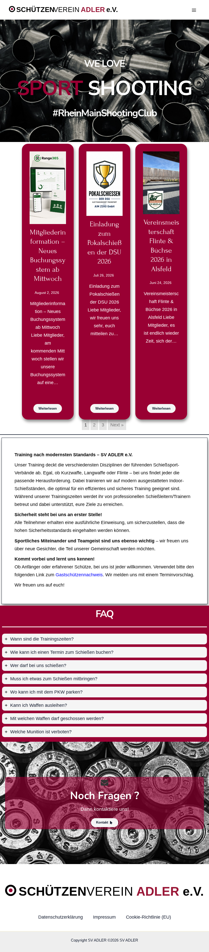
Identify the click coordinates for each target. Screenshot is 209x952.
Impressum (104, 917)
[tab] (104, 639)
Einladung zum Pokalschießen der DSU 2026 (104, 243)
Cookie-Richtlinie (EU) (148, 917)
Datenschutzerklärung (60, 917)
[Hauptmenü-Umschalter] (194, 10)
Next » (117, 424)
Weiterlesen (47, 408)
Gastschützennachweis (79, 574)
